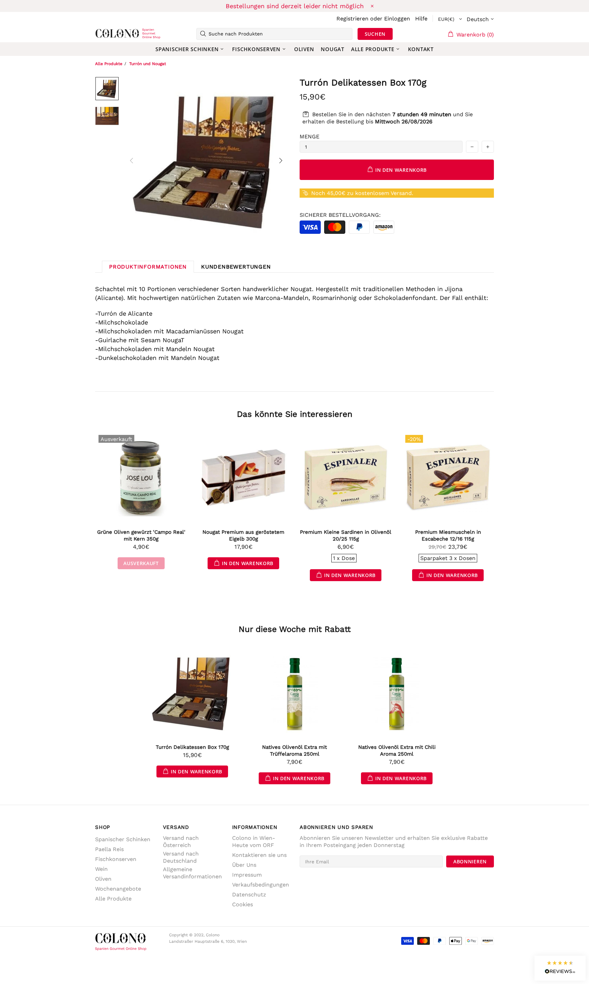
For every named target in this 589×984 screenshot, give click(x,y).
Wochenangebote (118, 888)
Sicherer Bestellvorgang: (340, 215)
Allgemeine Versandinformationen (192, 873)
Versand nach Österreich (181, 841)
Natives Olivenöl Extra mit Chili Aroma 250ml (397, 750)
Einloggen (397, 18)
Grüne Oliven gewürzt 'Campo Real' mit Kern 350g (141, 535)
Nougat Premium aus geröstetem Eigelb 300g (243, 535)
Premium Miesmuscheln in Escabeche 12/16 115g (448, 535)
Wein (101, 869)
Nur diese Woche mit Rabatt (295, 629)
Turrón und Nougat (147, 63)
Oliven (103, 879)
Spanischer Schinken (122, 839)
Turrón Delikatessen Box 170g (192, 747)
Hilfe (421, 18)
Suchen (375, 34)
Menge (309, 136)
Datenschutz (249, 894)
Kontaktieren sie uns (259, 855)
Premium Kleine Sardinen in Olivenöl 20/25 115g (345, 535)
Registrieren (352, 18)
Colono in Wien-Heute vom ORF (253, 841)
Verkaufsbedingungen (260, 884)
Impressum (247, 875)
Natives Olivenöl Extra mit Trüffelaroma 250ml (294, 750)
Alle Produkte (108, 63)
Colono (106, 34)
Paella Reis (109, 849)
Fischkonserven (115, 859)
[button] (560, 968)
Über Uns (244, 865)
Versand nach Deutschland (181, 857)
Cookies (242, 904)
